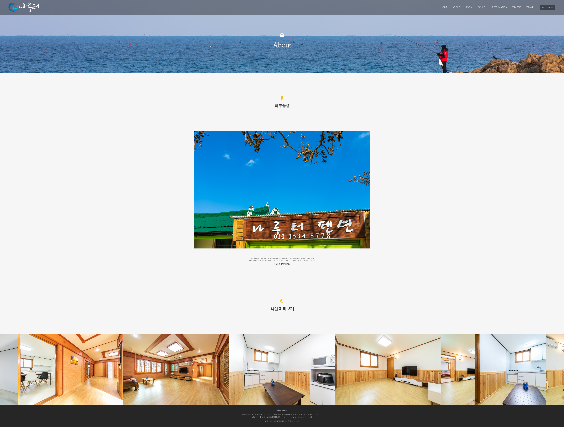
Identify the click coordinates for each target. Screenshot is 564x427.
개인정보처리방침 (282, 421)
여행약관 (295, 421)
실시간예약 (547, 7)
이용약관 (268, 421)
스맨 (310, 417)
